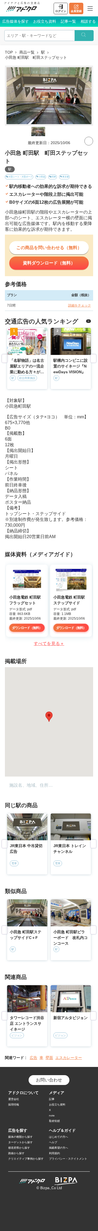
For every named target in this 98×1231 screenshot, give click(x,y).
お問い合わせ (49, 1080)
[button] (49, 716)
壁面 (49, 1057)
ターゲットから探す (20, 1142)
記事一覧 (68, 21)
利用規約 (54, 1153)
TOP (9, 52)
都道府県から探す (19, 1147)
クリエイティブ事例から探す (26, 1158)
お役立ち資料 (44, 21)
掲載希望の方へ (58, 1147)
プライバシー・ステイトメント (68, 1158)
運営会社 (13, 1099)
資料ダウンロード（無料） (49, 263)
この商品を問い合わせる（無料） (49, 247)
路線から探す (16, 1153)
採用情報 (13, 1104)
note (52, 1115)
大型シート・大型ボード (20, 177)
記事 (51, 1099)
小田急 (42, 177)
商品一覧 (27, 52)
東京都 (65, 177)
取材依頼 (54, 1120)
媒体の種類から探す (20, 1136)
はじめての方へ (58, 1136)
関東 (54, 177)
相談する (88, 21)
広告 (33, 1057)
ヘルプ (53, 1142)
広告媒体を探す (15, 21)
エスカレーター (68, 1057)
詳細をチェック (79, 305)
